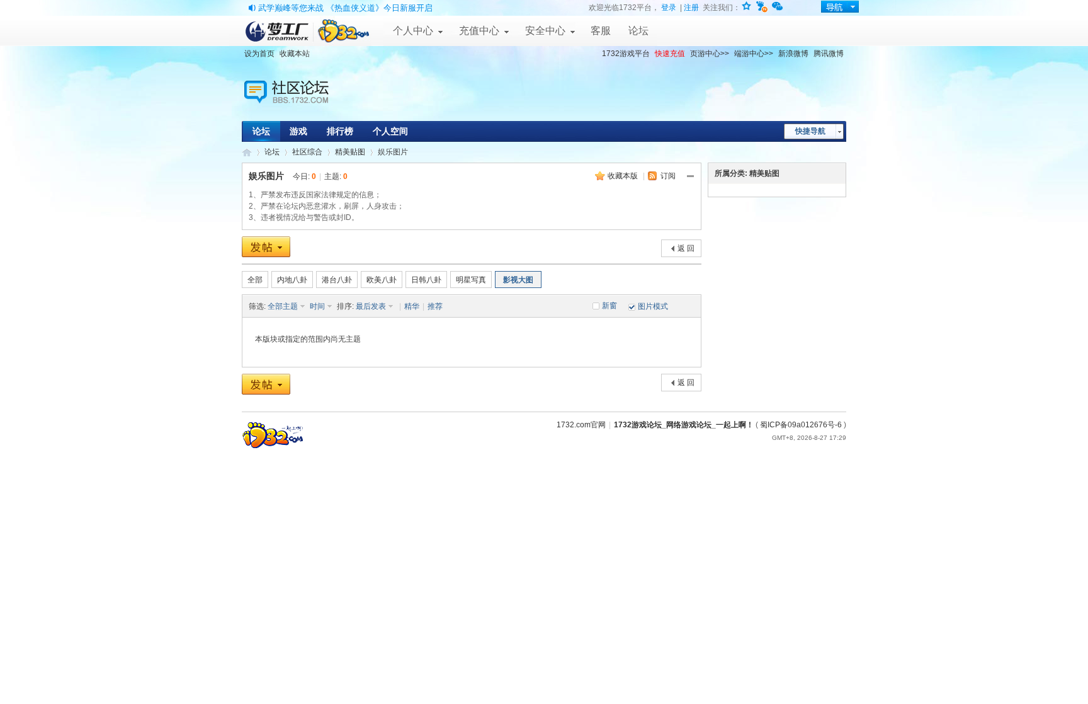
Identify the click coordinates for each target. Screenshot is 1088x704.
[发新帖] (266, 246)
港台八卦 (337, 279)
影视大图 (518, 279)
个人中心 (413, 30)
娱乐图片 (266, 176)
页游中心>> (709, 53)
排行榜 (340, 131)
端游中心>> (753, 53)
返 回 (685, 248)
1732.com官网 (581, 424)
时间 (317, 306)
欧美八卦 (381, 279)
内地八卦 (292, 279)
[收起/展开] (690, 176)
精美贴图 (350, 151)
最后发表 (371, 306)
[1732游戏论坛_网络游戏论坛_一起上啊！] (300, 73)
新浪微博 (793, 53)
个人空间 (390, 131)
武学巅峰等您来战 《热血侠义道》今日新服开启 (345, 8)
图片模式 (653, 306)
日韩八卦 (426, 279)
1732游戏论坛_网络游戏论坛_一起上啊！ (247, 152)
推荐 (435, 306)
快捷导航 (810, 131)
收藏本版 (623, 175)
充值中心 (479, 30)
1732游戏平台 (626, 53)
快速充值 (670, 53)
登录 (668, 7)
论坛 (638, 30)
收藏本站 (295, 53)
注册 (691, 7)
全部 (255, 279)
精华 (411, 306)
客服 (601, 30)
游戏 (298, 131)
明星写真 (471, 279)
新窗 (609, 305)
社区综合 (307, 151)
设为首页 (259, 53)
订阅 (668, 175)
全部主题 (283, 306)
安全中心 (545, 30)
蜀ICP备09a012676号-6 (801, 424)
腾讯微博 (828, 53)
